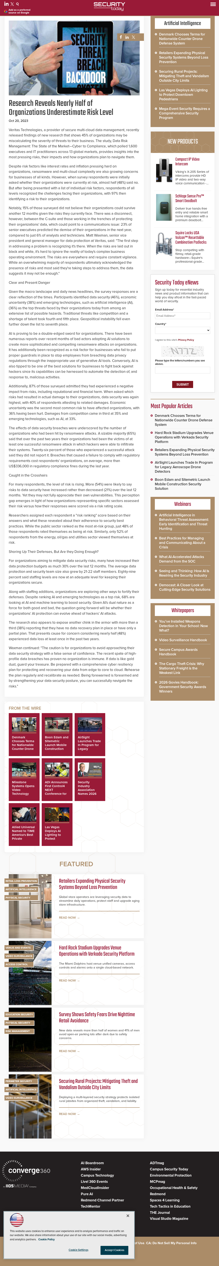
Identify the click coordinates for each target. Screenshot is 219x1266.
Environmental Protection (171, 1175)
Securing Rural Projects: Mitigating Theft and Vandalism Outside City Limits (98, 1085)
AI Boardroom (92, 1163)
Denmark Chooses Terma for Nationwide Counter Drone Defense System (24, 745)
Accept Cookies (114, 1250)
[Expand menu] (213, 5)
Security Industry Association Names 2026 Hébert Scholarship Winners (87, 793)
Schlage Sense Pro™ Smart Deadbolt (189, 198)
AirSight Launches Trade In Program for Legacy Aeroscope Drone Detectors (184, 467)
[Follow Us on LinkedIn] (7, 5)
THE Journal (160, 1212)
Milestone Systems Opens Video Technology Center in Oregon (23, 791)
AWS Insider (91, 1169)
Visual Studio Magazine (169, 1218)
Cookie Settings (78, 1250)
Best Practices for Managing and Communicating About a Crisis (182, 542)
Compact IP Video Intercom (187, 161)
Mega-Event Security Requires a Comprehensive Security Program (184, 113)
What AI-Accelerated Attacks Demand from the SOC (181, 559)
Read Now (67, 918)
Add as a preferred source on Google (19, 11)
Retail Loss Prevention (21, 881)
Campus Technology (97, 1175)
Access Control (17, 964)
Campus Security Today (169, 1169)
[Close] (128, 1215)
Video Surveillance (19, 956)
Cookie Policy (46, 1239)
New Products (182, 142)
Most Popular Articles (171, 406)
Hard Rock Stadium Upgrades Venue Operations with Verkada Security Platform (97, 951)
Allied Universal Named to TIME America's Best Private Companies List (23, 834)
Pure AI (87, 1194)
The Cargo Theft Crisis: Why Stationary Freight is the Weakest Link (181, 668)
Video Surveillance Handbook (183, 640)
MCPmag (157, 1181)
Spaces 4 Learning (165, 1200)
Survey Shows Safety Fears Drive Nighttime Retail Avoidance (97, 1018)
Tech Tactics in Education (170, 1206)
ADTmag (157, 1163)
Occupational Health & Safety (174, 1188)
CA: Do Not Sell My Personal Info (171, 1243)
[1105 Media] (19, 1186)
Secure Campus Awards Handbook (178, 651)
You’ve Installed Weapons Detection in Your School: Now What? (183, 626)
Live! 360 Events (94, 1181)
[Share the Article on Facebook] (119, 37)
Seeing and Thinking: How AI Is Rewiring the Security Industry (184, 573)
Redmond (158, 1194)
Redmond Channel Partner (102, 1200)
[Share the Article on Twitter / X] (132, 37)
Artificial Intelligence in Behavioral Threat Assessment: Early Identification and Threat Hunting (184, 522)
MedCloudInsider (95, 1188)
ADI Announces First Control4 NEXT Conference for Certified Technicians (56, 791)
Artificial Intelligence (21, 889)
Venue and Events (18, 947)
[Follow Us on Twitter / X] (12, 5)
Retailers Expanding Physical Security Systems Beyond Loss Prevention (92, 884)
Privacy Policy (186, 339)
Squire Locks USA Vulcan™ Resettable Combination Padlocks (191, 238)
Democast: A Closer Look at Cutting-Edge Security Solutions (184, 587)
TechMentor (90, 1206)
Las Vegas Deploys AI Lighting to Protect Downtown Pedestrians (53, 836)
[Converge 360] (26, 1171)
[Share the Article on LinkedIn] (126, 37)
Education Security (19, 1014)
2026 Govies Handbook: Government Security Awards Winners (182, 687)
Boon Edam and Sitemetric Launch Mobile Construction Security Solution (56, 746)
